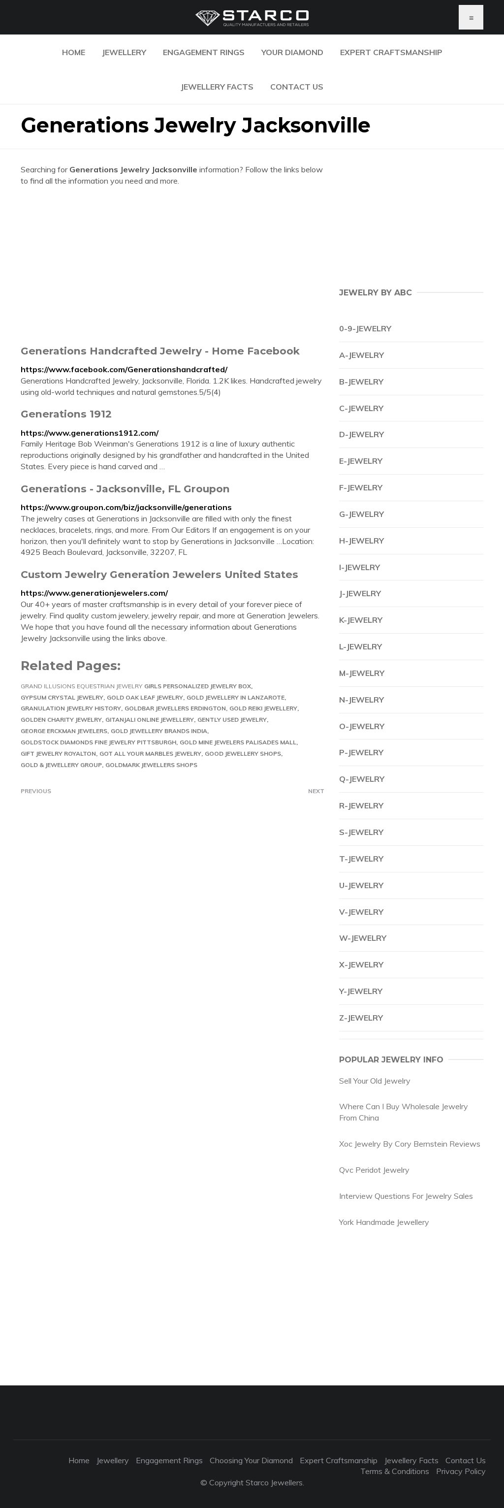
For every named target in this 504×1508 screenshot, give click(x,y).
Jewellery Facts (217, 87)
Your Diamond (292, 52)
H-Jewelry (361, 540)
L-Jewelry (360, 646)
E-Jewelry (360, 461)
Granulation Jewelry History (71, 708)
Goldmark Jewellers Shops (151, 765)
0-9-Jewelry (365, 328)
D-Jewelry (361, 434)
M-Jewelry (361, 673)
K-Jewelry (360, 620)
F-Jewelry (360, 487)
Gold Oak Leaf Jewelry (145, 697)
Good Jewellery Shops (243, 753)
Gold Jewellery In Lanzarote (235, 697)
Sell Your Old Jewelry (374, 1081)
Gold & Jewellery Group (61, 765)
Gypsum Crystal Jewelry (62, 697)
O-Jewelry (361, 726)
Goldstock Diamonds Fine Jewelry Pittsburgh (98, 742)
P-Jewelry (361, 752)
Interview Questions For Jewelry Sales (406, 1196)
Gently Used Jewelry (232, 719)
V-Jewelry (361, 912)
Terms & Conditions (394, 1471)
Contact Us (296, 87)
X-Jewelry (361, 964)
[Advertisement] (172, 265)
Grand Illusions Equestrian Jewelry (81, 686)
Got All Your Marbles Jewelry (150, 753)
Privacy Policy (461, 1471)
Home (73, 52)
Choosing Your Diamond (251, 1460)
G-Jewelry (361, 514)
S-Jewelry (361, 832)
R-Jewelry (361, 805)
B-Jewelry (361, 381)
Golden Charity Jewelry (61, 719)
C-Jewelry (361, 408)
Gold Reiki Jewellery (263, 708)
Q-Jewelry (361, 779)
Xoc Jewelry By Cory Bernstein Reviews (409, 1144)
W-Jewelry (362, 938)
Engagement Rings (204, 52)
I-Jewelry (359, 567)
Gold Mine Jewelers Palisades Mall (238, 742)
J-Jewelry (360, 593)
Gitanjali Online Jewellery (149, 719)
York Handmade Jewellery (384, 1222)
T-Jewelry (361, 859)
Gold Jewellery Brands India (159, 731)
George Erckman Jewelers (64, 731)
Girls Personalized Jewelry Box (197, 686)
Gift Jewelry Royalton (58, 753)
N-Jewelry (361, 700)
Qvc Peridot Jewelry (374, 1170)
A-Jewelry (361, 355)
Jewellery (124, 52)
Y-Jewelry (360, 991)
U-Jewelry (361, 885)
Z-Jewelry (361, 1018)
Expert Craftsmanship (391, 52)
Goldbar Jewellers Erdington (175, 708)
